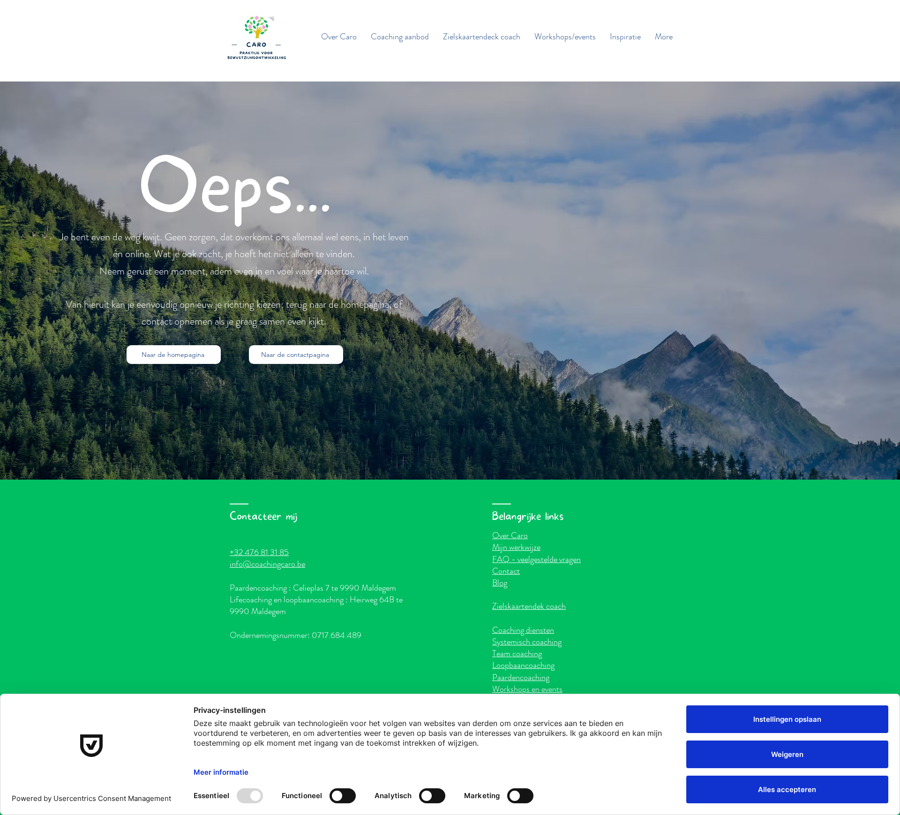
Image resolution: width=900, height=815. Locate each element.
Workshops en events (527, 689)
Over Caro (510, 535)
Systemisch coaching (527, 642)
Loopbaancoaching (523, 665)
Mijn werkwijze (516, 547)
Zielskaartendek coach (529, 606)
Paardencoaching (520, 677)
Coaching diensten (523, 630)
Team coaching (517, 653)
